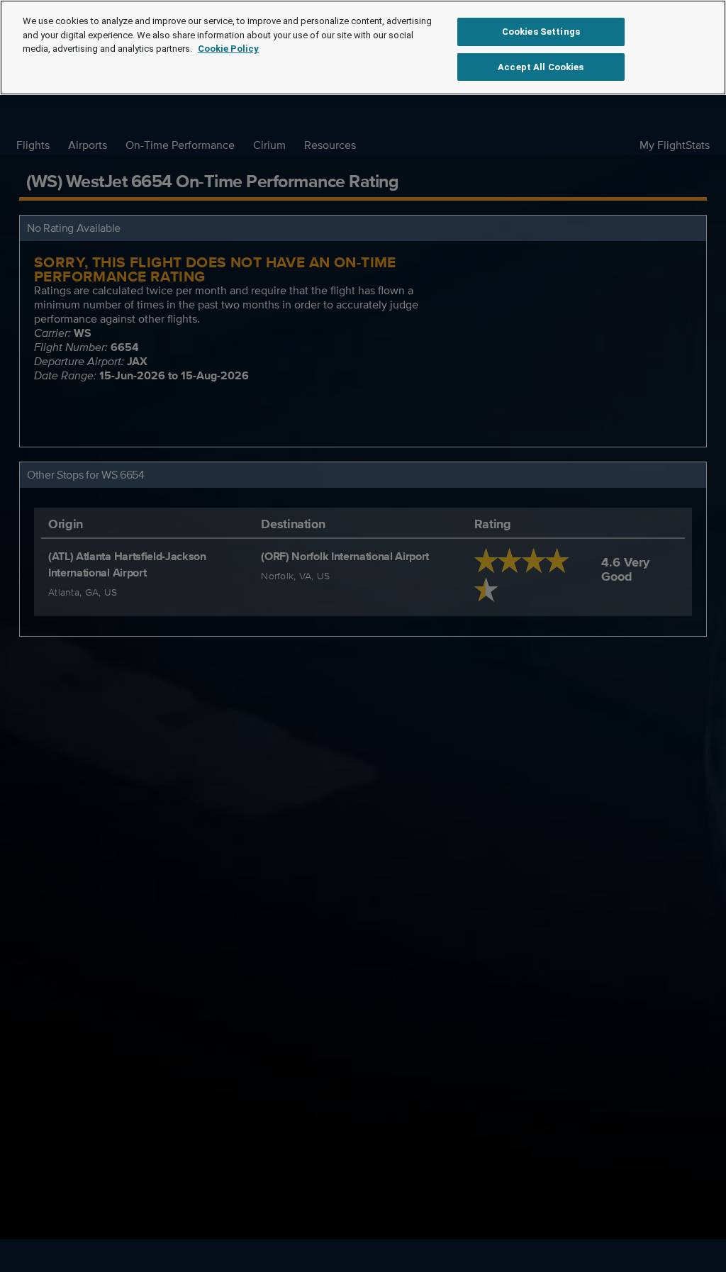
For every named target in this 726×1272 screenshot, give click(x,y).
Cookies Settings (541, 31)
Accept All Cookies (540, 67)
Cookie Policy (228, 48)
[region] (363, 47)
